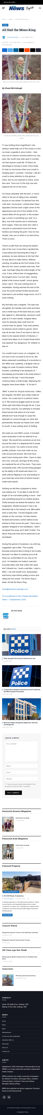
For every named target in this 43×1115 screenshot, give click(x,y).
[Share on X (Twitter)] (10, 50)
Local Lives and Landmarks (11, 1036)
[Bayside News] (21, 8)
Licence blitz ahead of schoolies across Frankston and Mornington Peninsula (22, 690)
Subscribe (5, 1044)
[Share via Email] (21, 50)
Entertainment (6, 1032)
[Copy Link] (38, 50)
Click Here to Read (22, 818)
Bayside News (13, 37)
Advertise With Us (8, 1040)
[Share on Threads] (32, 50)
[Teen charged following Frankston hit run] (21, 645)
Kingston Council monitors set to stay (16, 940)
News (5, 25)
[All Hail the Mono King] (21, 67)
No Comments (29, 42)
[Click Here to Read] (8, 824)
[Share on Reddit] (27, 50)
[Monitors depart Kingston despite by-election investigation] (21, 709)
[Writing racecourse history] (8, 980)
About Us (5, 1047)
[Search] (40, 8)
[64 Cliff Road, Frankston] (21, 882)
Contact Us (5, 1051)
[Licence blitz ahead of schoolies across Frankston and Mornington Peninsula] (21, 676)
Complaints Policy (22, 1112)
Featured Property (11, 892)
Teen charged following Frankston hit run (19, 658)
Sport (4, 1028)
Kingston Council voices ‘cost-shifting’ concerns (20, 932)
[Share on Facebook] (4, 50)
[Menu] (3, 8)
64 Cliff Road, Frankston (14, 896)
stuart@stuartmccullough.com (15, 589)
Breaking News (9, 2)
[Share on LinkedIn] (15, 50)
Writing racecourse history (26, 976)
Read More (7, 915)
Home (4, 1021)
